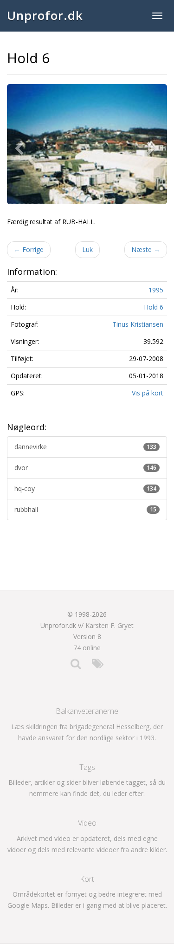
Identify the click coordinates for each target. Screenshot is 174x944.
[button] (21, 144)
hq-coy (85, 488)
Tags (87, 767)
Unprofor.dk (45, 15)
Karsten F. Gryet (109, 625)
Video (87, 823)
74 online (87, 647)
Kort (87, 879)
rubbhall (85, 509)
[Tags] (97, 665)
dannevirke (85, 446)
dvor (85, 467)
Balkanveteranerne (87, 711)
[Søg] (75, 665)
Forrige (29, 249)
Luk (87, 249)
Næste (145, 249)
